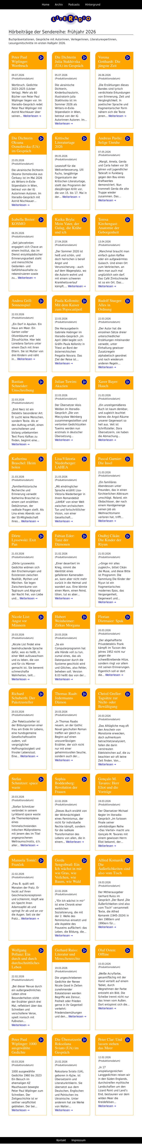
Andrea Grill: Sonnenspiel (22, 302)
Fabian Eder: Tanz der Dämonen (64, 540)
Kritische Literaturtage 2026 (65, 142)
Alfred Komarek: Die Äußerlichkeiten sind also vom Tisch (114, 866)
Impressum (79, 1140)
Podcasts (74, 4)
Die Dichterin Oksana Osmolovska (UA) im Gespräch (25, 144)
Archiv (59, 4)
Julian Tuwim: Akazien (66, 383)
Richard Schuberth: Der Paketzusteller (23, 697)
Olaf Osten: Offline (107, 952)
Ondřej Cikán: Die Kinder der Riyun (109, 540)
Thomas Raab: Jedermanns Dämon (66, 697)
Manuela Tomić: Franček (24, 862)
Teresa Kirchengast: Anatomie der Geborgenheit (108, 225)
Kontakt (61, 1140)
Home (45, 4)
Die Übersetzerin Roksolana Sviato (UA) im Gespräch (68, 1046)
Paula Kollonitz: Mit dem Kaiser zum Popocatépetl (68, 304)
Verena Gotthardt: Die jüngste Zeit (109, 61)
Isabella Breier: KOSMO (23, 221)
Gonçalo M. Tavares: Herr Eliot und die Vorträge (108, 785)
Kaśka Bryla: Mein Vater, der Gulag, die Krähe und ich (68, 225)
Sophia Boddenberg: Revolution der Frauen (66, 785)
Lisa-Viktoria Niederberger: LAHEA (65, 462)
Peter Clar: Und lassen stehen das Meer (110, 1043)
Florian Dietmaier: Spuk (110, 618)
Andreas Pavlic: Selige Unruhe (110, 140)
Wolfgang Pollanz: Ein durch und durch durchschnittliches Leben (25, 958)
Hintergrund (92, 4)
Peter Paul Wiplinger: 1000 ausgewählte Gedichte (24, 1046)
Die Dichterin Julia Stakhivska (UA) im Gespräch (69, 61)
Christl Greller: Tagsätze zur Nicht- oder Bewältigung (109, 700)
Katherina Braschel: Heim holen (24, 462)
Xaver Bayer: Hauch (108, 383)
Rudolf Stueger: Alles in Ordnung (110, 304)
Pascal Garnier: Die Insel (110, 460)
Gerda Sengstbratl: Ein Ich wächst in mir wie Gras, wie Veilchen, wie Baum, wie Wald (68, 870)
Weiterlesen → (31, 116)
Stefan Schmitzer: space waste (25, 783)
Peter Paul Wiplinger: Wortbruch (20, 61)
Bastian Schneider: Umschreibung (23, 385)
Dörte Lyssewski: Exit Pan (24, 540)
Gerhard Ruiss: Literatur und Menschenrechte (67, 954)
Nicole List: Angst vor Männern (21, 620)
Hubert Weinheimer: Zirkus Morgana (67, 620)
